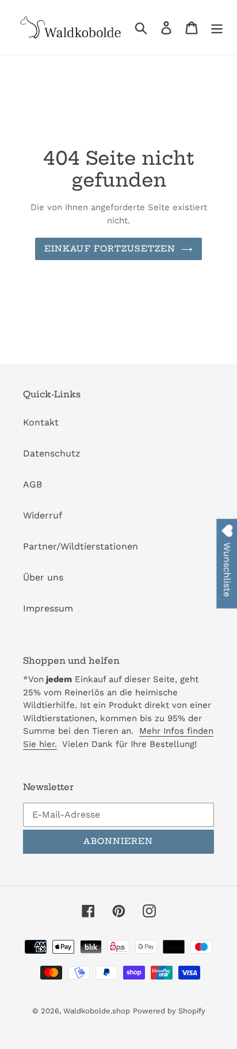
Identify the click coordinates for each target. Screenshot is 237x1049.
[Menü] (217, 27)
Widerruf (42, 515)
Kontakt (41, 422)
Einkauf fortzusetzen (109, 248)
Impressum (48, 608)
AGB (32, 484)
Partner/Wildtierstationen (80, 546)
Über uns (43, 577)
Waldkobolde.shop (96, 1011)
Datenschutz (52, 453)
